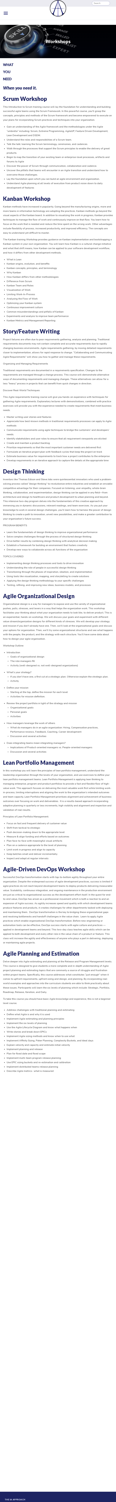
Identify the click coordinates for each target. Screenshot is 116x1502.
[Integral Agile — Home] (58, 8)
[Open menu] (5, 13)
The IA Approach (15, 1499)
